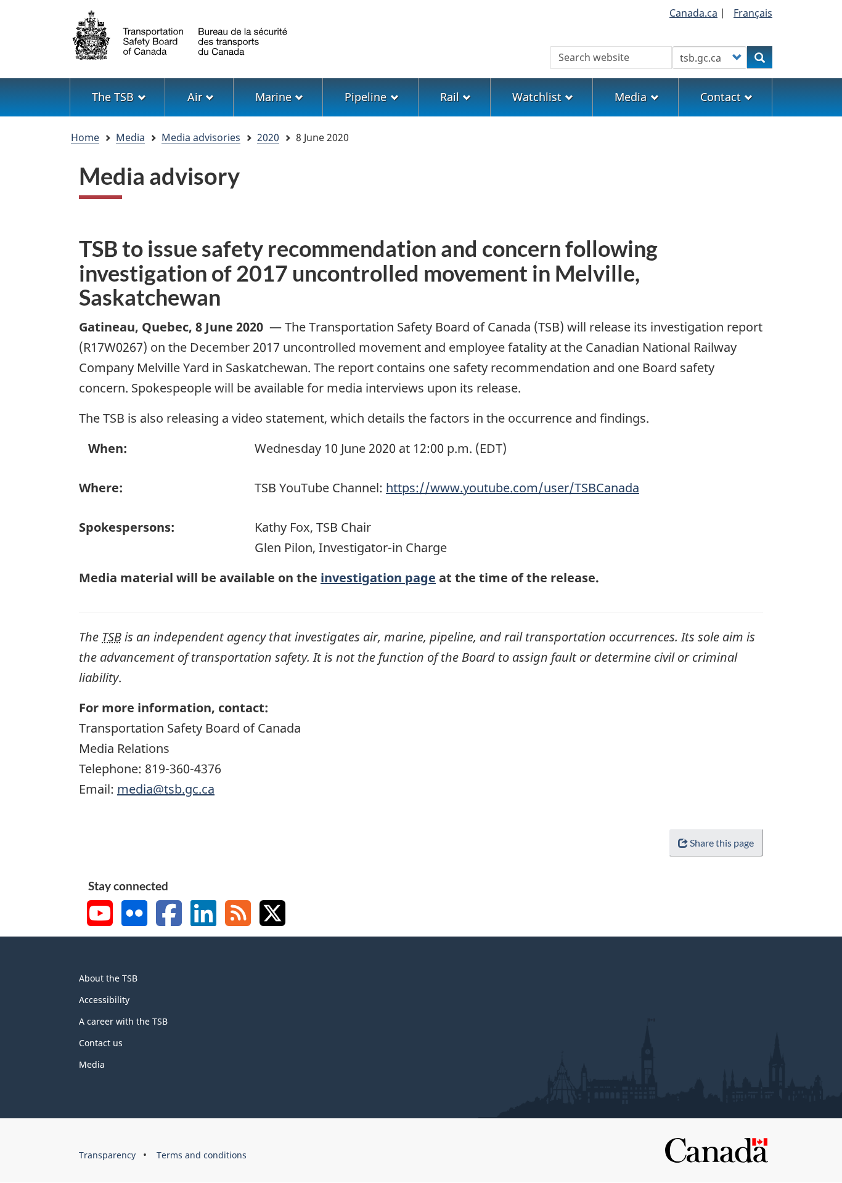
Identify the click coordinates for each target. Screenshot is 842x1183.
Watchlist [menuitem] (537, 96)
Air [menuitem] (194, 96)
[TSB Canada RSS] (238, 914)
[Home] (181, 34)
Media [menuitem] (631, 96)
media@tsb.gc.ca (166, 789)
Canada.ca (693, 13)
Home (85, 137)
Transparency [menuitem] (107, 1155)
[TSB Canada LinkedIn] (203, 914)
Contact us (101, 1043)
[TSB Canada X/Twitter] (272, 914)
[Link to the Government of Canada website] (716, 1149)
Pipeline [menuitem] (365, 96)
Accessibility (104, 1000)
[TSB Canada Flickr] (134, 914)
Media (130, 137)
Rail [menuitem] (449, 96)
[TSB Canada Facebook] (169, 914)
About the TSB (108, 978)
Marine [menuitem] (273, 96)
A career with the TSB (123, 1021)
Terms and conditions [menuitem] (202, 1155)
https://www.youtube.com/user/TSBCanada (512, 487)
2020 (268, 137)
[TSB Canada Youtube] (100, 914)
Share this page (722, 842)
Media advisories (200, 137)
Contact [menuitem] (720, 96)
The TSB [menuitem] (113, 96)
